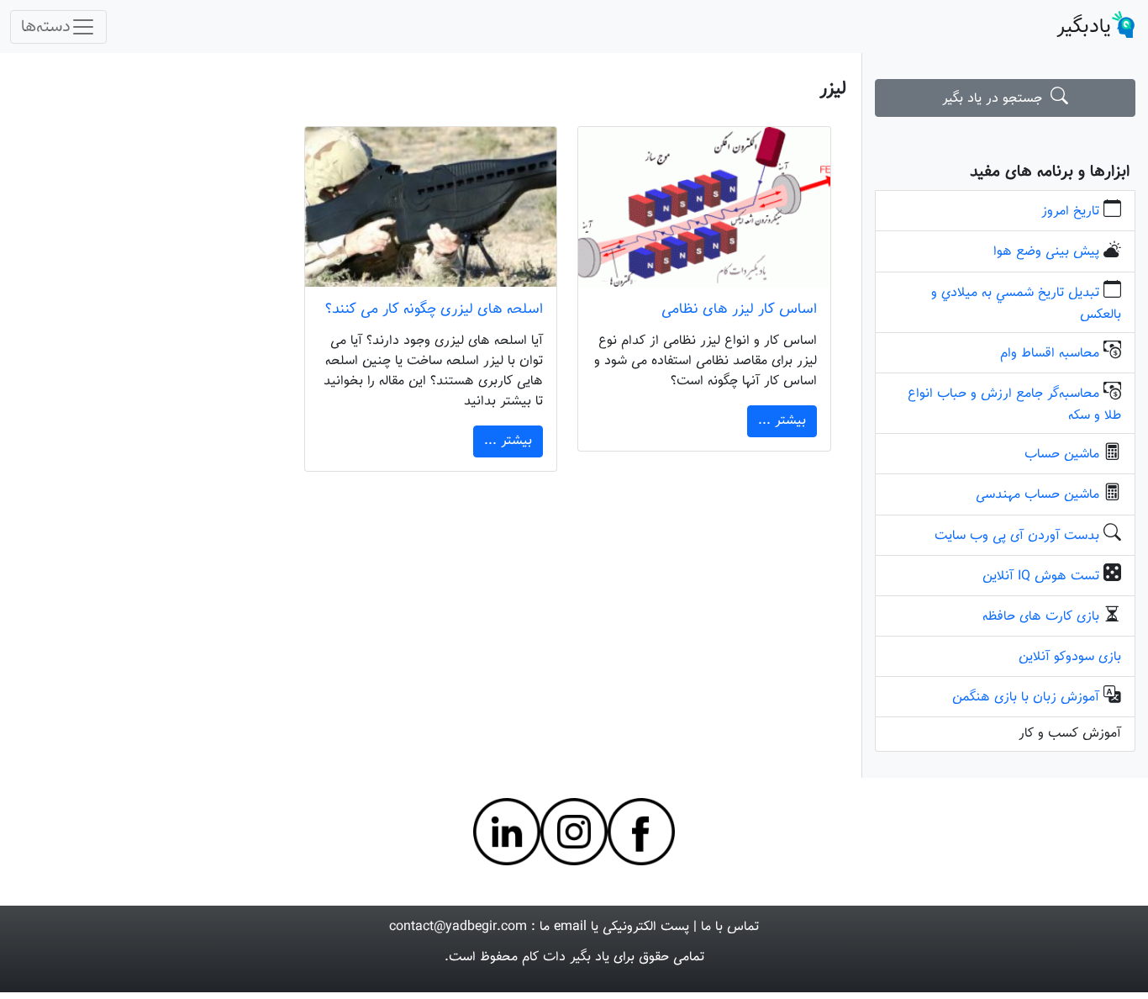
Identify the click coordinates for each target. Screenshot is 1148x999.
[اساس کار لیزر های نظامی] (703, 207)
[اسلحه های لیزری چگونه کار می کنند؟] (430, 207)
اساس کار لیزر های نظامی (739, 309)
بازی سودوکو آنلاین (1070, 657)
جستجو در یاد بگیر (996, 98)
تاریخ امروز (1070, 211)
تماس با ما (730, 927)
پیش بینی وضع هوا (1046, 251)
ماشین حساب (1061, 454)
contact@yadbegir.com (458, 927)
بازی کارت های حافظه (1040, 616)
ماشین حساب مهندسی (1037, 494)
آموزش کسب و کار (1070, 733)
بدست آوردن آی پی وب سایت (1017, 536)
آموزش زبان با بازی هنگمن (1025, 697)
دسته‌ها (46, 26)
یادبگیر (1083, 27)
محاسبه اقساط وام (1049, 353)
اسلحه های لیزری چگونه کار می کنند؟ (434, 309)
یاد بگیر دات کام (565, 957)
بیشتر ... (782, 420)
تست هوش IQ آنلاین (1040, 576)
